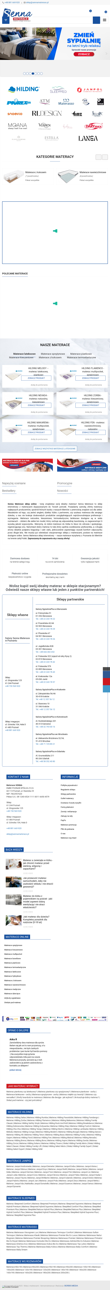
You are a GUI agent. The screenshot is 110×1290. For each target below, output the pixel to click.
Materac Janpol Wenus (16, 1169)
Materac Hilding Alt (14, 1135)
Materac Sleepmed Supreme (71, 1204)
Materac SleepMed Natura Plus (69, 1209)
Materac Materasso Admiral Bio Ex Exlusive (71, 1241)
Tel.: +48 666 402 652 (45, 652)
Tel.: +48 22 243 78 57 (45, 682)
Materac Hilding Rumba (37, 1117)
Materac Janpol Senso (83, 1183)
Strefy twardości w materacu (29, 1097)
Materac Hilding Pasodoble (61, 1117)
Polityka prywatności (69, 785)
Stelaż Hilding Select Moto (54, 1146)
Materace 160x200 (24, 1272)
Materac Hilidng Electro (53, 1129)
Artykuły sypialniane (12, 998)
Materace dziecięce (12, 993)
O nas (63, 833)
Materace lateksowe (24, 353)
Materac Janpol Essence (61, 1183)
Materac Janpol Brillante (38, 1178)
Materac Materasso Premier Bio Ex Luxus (59, 1235)
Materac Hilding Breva (16, 1140)
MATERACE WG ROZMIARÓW (25, 1261)
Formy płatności (67, 807)
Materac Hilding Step (59, 1126)
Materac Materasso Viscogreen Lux (22, 1232)
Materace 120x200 (42, 1270)
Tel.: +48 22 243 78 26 (45, 639)
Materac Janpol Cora (28, 1175)
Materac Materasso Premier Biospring (33, 1238)
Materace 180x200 (42, 1272)
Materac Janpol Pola (48, 1181)
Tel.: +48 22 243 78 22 (45, 619)
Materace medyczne (12, 989)
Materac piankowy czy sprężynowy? (54, 1091)
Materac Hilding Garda (78, 1140)
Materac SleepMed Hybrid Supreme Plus (80, 1212)
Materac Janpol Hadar (91, 1175)
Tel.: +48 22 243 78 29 (45, 629)
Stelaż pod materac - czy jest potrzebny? (24, 1100)
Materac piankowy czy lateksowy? (21, 1091)
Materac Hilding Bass (54, 1135)
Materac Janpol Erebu (66, 1166)
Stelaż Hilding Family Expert (79, 1146)
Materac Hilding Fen (42, 1137)
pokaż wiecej (15, 1070)
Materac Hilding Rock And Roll (54, 1123)
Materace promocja (68, 825)
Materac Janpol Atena (87, 1166)
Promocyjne (64, 483)
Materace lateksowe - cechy (18, 1094)
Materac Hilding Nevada (85, 1137)
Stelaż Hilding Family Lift (31, 1146)
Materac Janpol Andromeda (19, 1166)
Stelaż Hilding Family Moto (75, 1143)
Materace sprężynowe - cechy (45, 1094)
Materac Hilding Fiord (22, 1137)
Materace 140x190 (60, 1270)
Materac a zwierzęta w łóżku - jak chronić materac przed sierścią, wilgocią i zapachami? (38, 864)
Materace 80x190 (14, 1267)
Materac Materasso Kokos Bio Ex (44, 1244)
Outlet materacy (67, 798)
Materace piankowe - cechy (83, 1091)
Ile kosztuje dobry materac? (87, 1097)
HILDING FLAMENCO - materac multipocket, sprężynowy (93, 371)
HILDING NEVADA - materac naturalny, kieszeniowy (38, 398)
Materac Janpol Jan (29, 1181)
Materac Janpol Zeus (68, 1181)
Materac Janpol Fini (63, 1172)
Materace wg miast (68, 838)
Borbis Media (71, 1286)
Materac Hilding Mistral (63, 1137)
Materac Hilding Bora (36, 1140)
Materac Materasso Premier (63, 1238)
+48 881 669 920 (12, 2)
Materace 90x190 (48, 1267)
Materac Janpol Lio (81, 1172)
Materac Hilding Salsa (16, 1117)
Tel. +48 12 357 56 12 (45, 699)
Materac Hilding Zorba (16, 1120)
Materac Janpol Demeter (44, 1166)
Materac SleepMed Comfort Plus (68, 1206)
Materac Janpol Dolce (83, 1178)
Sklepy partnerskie (68, 794)
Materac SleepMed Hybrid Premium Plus (43, 1212)
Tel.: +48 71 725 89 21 (45, 744)
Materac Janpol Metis (88, 1181)
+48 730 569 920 (12, 686)
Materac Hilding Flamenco (39, 1120)
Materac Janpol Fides (69, 1175)
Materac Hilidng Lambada (77, 1129)
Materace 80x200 (31, 1267)
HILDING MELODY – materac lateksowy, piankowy (38, 371)
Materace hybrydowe (12, 976)
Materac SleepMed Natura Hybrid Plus (37, 1209)
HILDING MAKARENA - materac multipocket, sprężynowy (38, 426)
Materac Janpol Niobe (78, 1169)
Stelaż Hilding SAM (34, 1149)
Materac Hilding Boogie (68, 1132)
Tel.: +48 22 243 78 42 (45, 662)
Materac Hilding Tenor (34, 1135)
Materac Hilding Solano (29, 1143)
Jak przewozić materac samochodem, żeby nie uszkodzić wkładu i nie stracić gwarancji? (38, 882)
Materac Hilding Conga (24, 1132)
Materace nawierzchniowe (93, 172)
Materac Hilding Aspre (57, 1140)
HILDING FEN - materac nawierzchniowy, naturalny (93, 426)
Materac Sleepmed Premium (44, 1204)
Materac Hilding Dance (90, 1132)
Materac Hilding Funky (76, 1135)
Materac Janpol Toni (44, 1172)
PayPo (63, 820)
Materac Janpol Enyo (38, 1169)
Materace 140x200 (78, 1270)
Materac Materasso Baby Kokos (42, 1247)
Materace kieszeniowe (21, 357)
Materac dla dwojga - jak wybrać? (58, 1097)
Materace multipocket (13, 954)
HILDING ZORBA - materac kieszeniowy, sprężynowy (93, 398)
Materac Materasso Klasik (28, 1235)
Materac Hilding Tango (32, 1129)
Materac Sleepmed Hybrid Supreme (37, 1206)
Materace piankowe (81, 353)
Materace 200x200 (60, 1272)
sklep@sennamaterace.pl (37, 2)
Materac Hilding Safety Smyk (27, 1123)
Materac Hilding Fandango (86, 1117)
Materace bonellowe (12, 958)
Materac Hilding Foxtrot (80, 1126)
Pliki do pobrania (67, 829)
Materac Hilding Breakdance (81, 1123)
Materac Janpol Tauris (16, 1178)
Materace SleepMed (21, 1198)
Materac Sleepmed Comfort (18, 1204)
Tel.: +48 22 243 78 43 (45, 672)
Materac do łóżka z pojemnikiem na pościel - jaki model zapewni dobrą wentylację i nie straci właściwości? (37, 902)
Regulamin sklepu (68, 790)
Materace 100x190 (82, 1267)
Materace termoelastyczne (81, 357)
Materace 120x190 (24, 1270)
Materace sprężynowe (53, 353)
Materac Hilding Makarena (64, 1120)
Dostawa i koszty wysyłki (71, 803)
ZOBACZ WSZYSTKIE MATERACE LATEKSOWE (55, 448)
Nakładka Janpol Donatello (37, 1183)
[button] (8, 51)
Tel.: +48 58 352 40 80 (45, 761)
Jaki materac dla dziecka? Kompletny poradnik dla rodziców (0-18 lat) (36, 919)
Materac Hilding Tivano (51, 1143)
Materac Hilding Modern (47, 1132)
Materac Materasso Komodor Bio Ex (35, 1241)
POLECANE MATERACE (15, 273)
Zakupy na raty (67, 816)
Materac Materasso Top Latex (73, 1244)
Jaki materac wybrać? (23, 1086)
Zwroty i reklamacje (69, 811)
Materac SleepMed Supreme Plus (21, 1215)
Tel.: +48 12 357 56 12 (45, 709)
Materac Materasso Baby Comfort (73, 1247)
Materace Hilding (20, 1111)
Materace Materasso (22, 1226)
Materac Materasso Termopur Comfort (56, 1232)
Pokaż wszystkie (32, 180)
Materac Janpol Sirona (49, 1175)
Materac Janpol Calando (62, 1178)
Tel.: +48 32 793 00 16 (45, 727)
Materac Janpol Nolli (57, 1169)
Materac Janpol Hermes (22, 1172)
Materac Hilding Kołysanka (37, 1126)
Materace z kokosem (35, 172)
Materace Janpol (20, 1160)
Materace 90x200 (65, 1267)
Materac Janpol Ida (15, 1183)
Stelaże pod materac (12, 1002)
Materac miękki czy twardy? (72, 1094)
